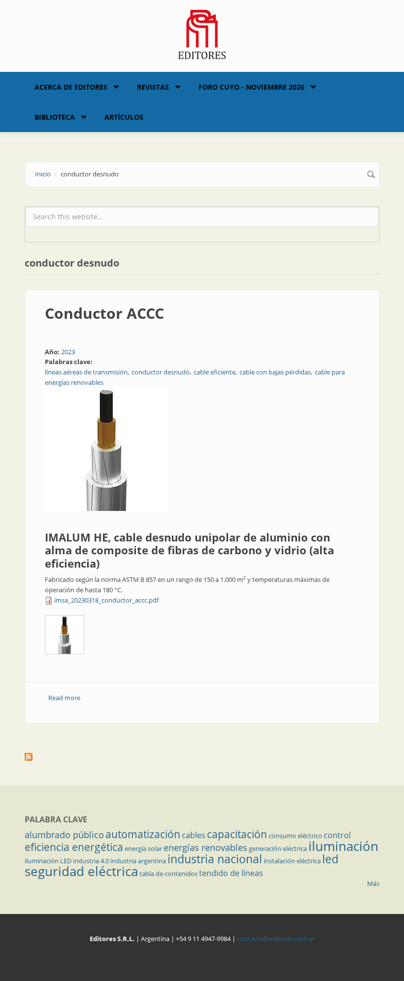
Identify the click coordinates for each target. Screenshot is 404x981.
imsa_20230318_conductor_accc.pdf (106, 600)
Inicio (43, 173)
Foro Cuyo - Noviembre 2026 (251, 87)
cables (193, 835)
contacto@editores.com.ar (276, 938)
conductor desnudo (161, 372)
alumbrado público (64, 835)
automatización (142, 834)
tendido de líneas (231, 873)
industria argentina (138, 860)
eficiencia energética (74, 847)
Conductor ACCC (104, 313)
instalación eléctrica (292, 860)
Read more (64, 697)
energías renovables (205, 847)
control (337, 835)
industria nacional (215, 859)
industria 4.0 (91, 860)
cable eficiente (215, 372)
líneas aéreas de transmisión (86, 372)
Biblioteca (54, 117)
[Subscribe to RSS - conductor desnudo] (202, 757)
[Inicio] (202, 33)
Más (373, 883)
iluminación (343, 846)
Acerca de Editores (70, 87)
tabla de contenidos (168, 873)
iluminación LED (48, 860)
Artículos (123, 117)
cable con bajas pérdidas (275, 372)
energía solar (143, 848)
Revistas (153, 87)
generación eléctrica (278, 848)
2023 (68, 351)
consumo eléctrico (295, 835)
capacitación (237, 834)
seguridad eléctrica (81, 871)
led (330, 859)
